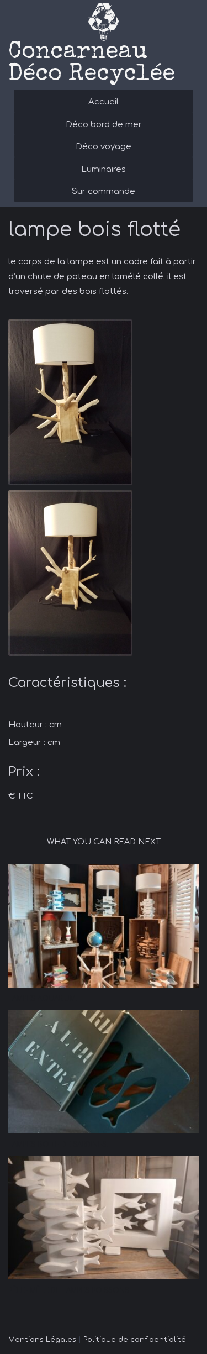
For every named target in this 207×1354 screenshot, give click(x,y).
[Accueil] (103, 22)
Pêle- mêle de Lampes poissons (68, 1290)
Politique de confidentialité (134, 1339)
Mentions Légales (42, 1339)
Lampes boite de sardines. (58, 1144)
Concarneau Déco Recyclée (91, 63)
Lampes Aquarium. (42, 999)
